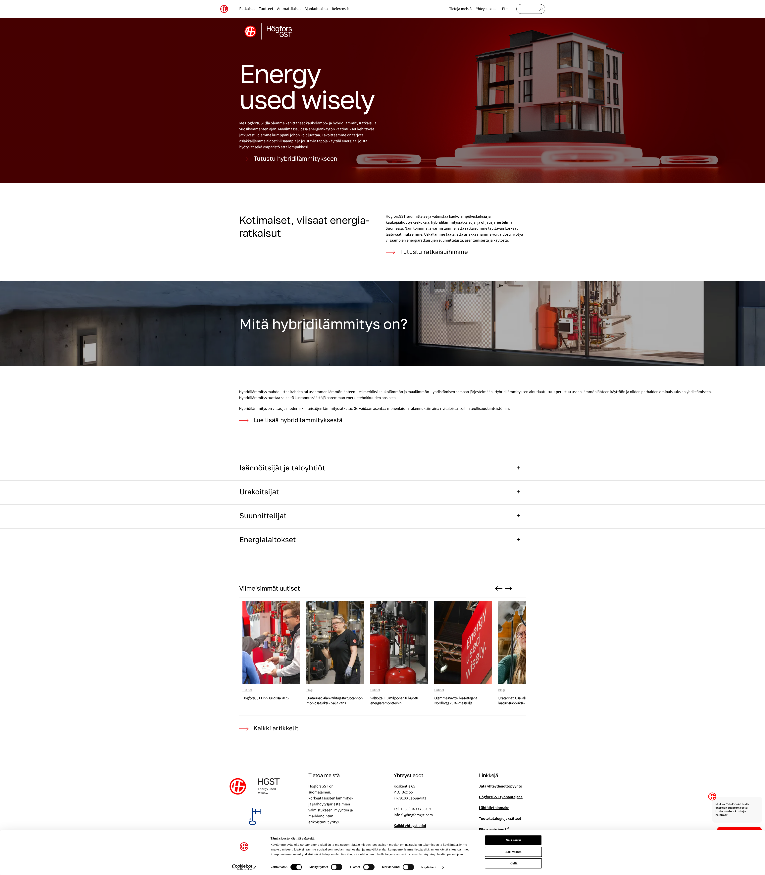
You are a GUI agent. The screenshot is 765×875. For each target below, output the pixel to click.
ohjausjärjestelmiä (496, 222)
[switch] (336, 867)
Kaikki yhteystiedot (410, 826)
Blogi (309, 690)
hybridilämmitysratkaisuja (453, 222)
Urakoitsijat (259, 491)
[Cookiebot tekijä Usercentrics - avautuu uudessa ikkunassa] (244, 867)
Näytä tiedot (429, 867)
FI (503, 9)
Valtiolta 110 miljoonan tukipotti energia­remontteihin (394, 701)
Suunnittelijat (262, 515)
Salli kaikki (513, 840)
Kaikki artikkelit (275, 728)
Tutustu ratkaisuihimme (434, 251)
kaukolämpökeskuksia (468, 216)
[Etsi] (541, 9)
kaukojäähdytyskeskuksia (407, 222)
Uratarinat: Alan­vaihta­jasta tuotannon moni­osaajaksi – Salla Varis (334, 701)
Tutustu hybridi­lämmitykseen (295, 158)
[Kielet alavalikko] (507, 9)
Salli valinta (513, 851)
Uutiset (247, 690)
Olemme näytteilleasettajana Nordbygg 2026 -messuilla (455, 701)
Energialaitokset (267, 539)
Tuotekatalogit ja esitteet (500, 818)
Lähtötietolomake (494, 808)
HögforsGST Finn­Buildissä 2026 (265, 698)
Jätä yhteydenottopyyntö (500, 786)
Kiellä (513, 863)
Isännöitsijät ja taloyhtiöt (282, 467)
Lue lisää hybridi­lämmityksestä (298, 420)
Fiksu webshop (491, 830)
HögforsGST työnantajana (501, 797)
